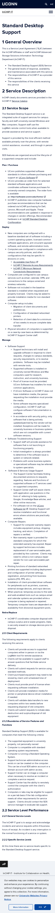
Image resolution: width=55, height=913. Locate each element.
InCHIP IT (7, 11)
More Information (20, 907)
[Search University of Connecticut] (46, 4)
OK (41, 907)
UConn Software (27, 177)
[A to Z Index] (52, 4)
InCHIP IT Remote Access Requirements (33, 265)
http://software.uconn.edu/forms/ (27, 196)
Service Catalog (19, 101)
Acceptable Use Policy (24, 262)
